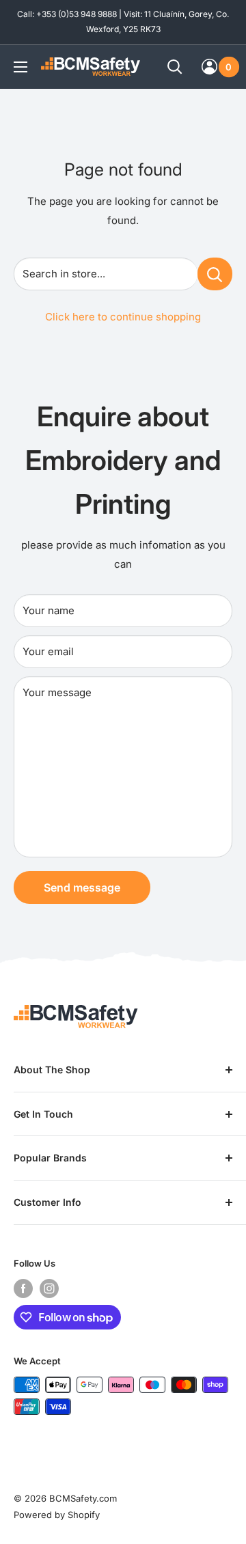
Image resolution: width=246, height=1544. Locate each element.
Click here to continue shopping (123, 316)
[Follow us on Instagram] (49, 1288)
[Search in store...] (214, 274)
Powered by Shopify (57, 1514)
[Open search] (174, 66)
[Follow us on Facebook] (23, 1288)
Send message (82, 887)
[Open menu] (20, 66)
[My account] (209, 66)
